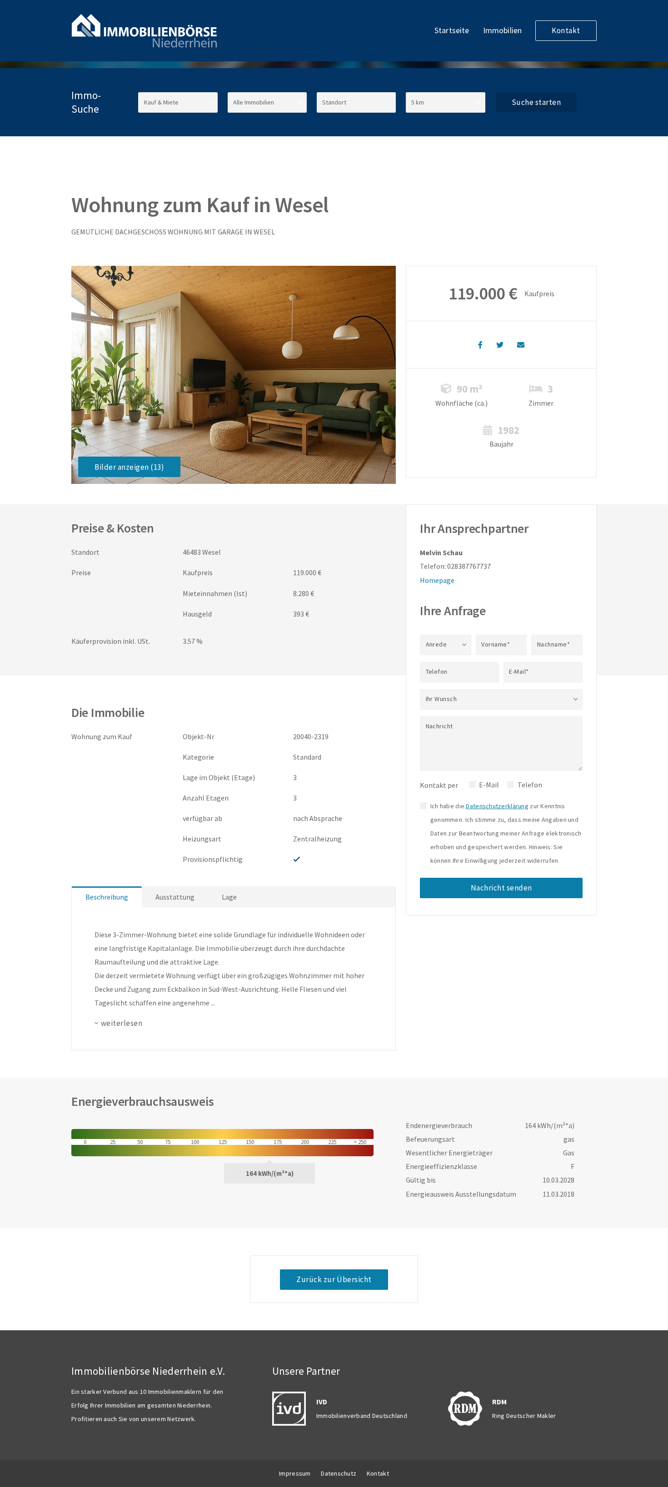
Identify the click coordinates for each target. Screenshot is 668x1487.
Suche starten (536, 102)
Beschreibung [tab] (106, 896)
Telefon (530, 784)
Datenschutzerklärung (497, 806)
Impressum (295, 1473)
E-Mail (489, 784)
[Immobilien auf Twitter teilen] (499, 344)
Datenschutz (338, 1473)
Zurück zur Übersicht (333, 1279)
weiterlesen (121, 1023)
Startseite (451, 30)
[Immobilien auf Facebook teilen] (480, 344)
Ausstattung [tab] (174, 896)
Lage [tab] (229, 896)
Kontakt (566, 30)
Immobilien (502, 30)
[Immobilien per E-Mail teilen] (520, 344)
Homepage (437, 580)
